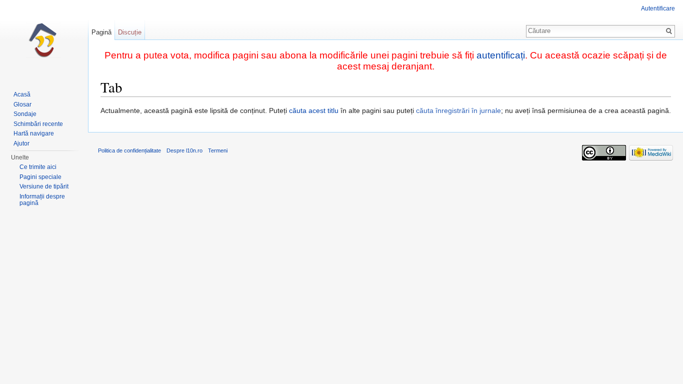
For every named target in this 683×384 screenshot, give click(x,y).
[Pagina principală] (44, 40)
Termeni (218, 151)
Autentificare (658, 8)
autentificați (500, 55)
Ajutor (22, 143)
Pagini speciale (41, 177)
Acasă (22, 94)
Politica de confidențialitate (129, 151)
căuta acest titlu (313, 110)
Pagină (102, 32)
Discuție (130, 32)
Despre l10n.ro (184, 151)
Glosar (23, 104)
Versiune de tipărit (44, 186)
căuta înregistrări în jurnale (458, 110)
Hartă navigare (34, 133)
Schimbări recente (38, 124)
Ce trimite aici (38, 167)
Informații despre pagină (42, 200)
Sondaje (25, 114)
